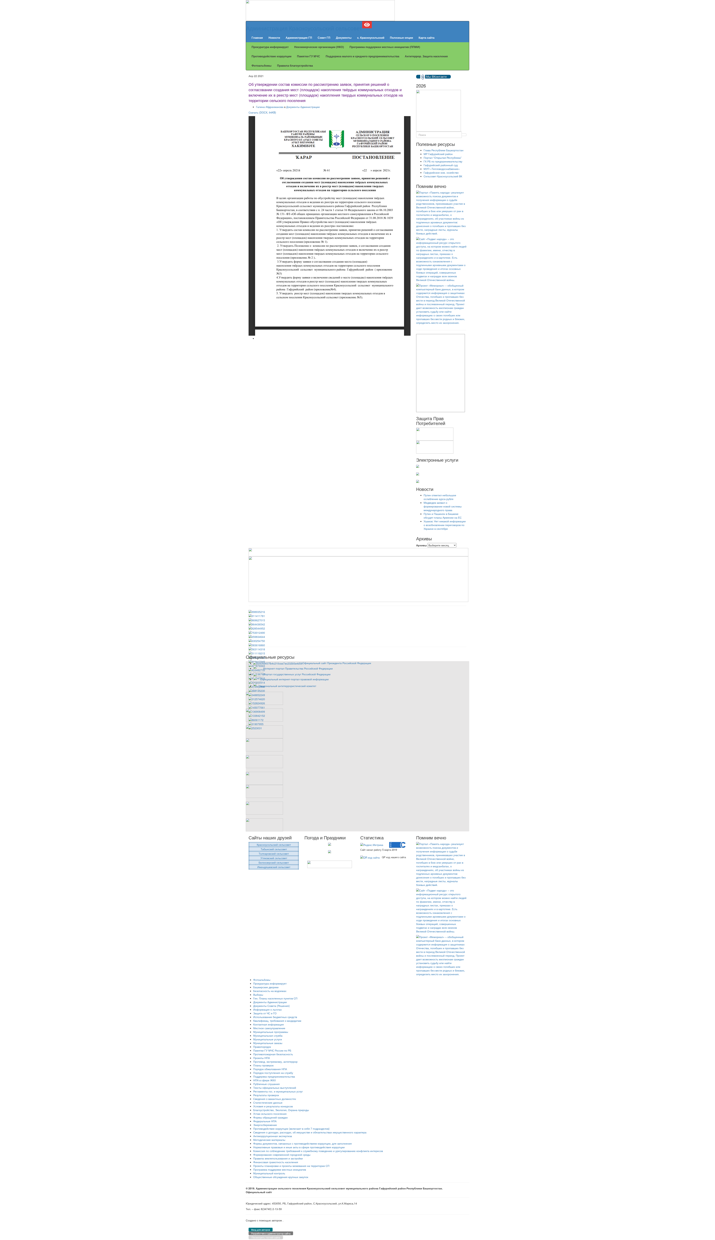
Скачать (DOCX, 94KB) (262, 112)
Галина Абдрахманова (269, 107)
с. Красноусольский (370, 38)
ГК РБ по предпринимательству (443, 161)
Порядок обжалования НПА (270, 1069)
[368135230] (257, 690)
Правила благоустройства (295, 65)
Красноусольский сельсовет (274, 844)
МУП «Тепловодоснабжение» (442, 169)
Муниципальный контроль (269, 1173)
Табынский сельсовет (274, 849)
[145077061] (257, 707)
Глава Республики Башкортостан (443, 150)
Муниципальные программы (270, 1032)
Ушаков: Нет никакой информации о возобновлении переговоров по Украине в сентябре (445, 524)
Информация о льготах (267, 1009)
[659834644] (257, 636)
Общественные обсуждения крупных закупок (280, 1177)
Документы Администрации (303, 107)
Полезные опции (401, 38)
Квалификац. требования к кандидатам (277, 1020)
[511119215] (257, 653)
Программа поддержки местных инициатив (279, 1169)
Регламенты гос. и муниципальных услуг (278, 1091)
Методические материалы (269, 1140)
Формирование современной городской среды (281, 1154)
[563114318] (257, 649)
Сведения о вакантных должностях (274, 1099)
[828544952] (257, 628)
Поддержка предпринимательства (274, 1076)
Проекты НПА (261, 1058)
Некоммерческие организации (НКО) (319, 47)
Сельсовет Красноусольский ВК (443, 176)
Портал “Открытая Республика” (443, 157)
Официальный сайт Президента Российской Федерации (336, 663)
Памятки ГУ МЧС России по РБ (272, 1050)
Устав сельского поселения (270, 1114)
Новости (274, 38)
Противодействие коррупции (271, 56)
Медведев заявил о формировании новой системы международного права (443, 506)
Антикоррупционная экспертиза (272, 1136)
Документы (344, 38)
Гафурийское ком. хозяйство (441, 172)
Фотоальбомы (261, 65)
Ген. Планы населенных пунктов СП (275, 998)
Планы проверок (263, 1065)
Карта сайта (426, 38)
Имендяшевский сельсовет (273, 867)
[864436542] (257, 624)
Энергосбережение (265, 1125)
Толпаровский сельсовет (274, 853)
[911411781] (257, 615)
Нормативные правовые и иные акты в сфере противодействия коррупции (299, 1147)
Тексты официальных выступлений (274, 1087)
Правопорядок (262, 1047)
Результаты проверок (266, 1095)
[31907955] (256, 724)
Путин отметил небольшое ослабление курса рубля (440, 497)
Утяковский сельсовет (273, 858)
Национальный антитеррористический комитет (287, 686)
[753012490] (257, 632)
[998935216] (257, 611)
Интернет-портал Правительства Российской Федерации (298, 668)
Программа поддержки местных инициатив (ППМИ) (384, 47)
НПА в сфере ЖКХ (264, 1080)
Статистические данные (267, 1102)
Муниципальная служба (267, 1035)
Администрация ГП (299, 38)
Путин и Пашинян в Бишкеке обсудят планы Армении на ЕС (443, 515)
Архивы (421, 545)
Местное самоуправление (269, 1028)
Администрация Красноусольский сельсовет (304, 28)
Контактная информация (268, 1024)
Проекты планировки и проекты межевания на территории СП (291, 1166)
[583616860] (257, 644)
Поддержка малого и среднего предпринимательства (362, 56)
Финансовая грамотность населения (275, 1162)
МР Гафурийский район (438, 154)
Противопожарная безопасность (273, 1054)
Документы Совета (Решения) (271, 1006)
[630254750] (257, 640)
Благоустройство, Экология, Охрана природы (281, 1110)
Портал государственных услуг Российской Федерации (297, 674)
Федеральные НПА (265, 1121)
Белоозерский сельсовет (274, 862)
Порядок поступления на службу (273, 1073)
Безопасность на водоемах (269, 991)
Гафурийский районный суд (441, 165)
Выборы (258, 994)
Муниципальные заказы (267, 1043)
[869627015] (257, 619)
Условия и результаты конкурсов (273, 1106)
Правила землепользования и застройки (278, 1158)
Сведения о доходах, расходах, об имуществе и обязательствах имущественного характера (309, 1132)
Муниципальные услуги (267, 1039)
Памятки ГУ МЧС (308, 56)
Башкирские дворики (266, 987)
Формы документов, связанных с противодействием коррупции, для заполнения (302, 1143)
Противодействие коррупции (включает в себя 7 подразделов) (291, 1128)
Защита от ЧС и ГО (265, 1013)
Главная (257, 38)
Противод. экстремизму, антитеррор (275, 1061)
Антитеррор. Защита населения (426, 56)
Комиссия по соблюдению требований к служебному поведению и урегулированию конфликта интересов (318, 1151)
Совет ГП (324, 38)
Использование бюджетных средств (275, 1017)
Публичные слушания (266, 1084)
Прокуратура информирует (270, 47)
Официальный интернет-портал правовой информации (294, 679)
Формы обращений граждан (270, 1117)
